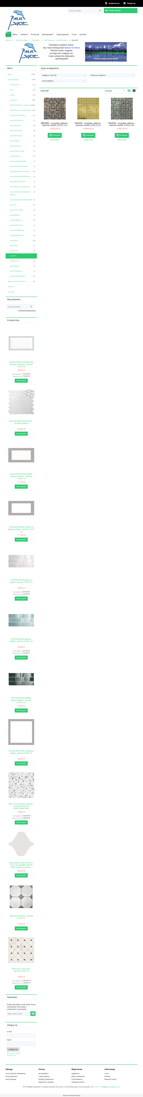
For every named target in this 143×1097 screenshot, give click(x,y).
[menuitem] (15, 34)
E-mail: (9, 1031)
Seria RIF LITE (14, 261)
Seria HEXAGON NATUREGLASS (20, 176)
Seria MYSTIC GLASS (16, 225)
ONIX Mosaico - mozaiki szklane (20, 110)
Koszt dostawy (11, 1079)
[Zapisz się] (33, 1013)
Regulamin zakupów (46, 1082)
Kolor (12, 90)
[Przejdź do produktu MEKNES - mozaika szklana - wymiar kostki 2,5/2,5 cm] (54, 109)
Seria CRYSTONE (15, 126)
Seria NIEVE (14, 241)
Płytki (10, 74)
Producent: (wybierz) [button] (98, 75)
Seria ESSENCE (14, 141)
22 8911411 (97, 1087)
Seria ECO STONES (16, 131)
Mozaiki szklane (13, 80)
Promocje (11, 292)
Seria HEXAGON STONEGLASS (20, 187)
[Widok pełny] (133, 91)
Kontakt (107, 1076)
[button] (54, 139)
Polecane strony (110, 1079)
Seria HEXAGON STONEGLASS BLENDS (20, 193)
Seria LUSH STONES (16, 210)
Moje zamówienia (78, 1076)
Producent (13, 100)
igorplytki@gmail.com (113, 1087)
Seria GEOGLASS (15, 156)
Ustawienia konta (78, 1082)
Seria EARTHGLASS (16, 136)
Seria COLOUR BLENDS (17, 115)
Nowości (11, 287)
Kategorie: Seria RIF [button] (49, 75)
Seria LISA (13, 205)
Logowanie (75, 1073)
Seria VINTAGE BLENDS (17, 276)
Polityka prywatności (46, 1079)
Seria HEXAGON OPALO (18, 182)
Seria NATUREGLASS (16, 235)
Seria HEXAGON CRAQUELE (19, 166)
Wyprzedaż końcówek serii (16, 281)
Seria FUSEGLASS (15, 146)
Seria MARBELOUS (16, 220)
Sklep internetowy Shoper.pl (71, 1095)
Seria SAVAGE (14, 266)
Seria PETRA (14, 251)
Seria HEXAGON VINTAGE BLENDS (21, 200)
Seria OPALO (14, 246)
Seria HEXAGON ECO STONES (19, 171)
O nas (106, 1073)
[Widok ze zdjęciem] (129, 91)
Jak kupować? (43, 1073)
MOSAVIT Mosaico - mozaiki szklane (22, 105)
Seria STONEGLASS (16, 271)
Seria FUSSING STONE (17, 151)
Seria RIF (13, 256)
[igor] (71, 53)
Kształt (12, 95)
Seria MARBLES (15, 215)
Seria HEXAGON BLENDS (18, 161)
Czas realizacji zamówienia (16, 1073)
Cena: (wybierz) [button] (47, 81)
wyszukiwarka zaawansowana (27, 310)
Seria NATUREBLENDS (17, 230)
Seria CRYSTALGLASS (17, 120)
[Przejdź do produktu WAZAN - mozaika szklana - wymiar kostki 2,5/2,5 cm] (121, 109)
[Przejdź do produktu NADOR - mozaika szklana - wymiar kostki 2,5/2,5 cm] (88, 109)
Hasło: (9, 1040)
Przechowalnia (77, 1079)
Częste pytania (44, 1076)
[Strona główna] (18, 19)
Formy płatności (11, 1076)
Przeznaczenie (14, 85)
